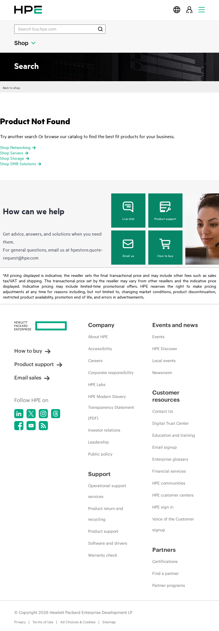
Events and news (175, 324)
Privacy (20, 622)
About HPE (98, 336)
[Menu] (201, 10)
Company (101, 324)
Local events (164, 360)
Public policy (100, 454)
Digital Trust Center (170, 423)
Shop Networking (15, 147)
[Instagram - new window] (43, 413)
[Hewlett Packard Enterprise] (28, 10)
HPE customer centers (173, 495)
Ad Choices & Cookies (78, 622)
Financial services (169, 471)
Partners (164, 549)
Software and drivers (107, 543)
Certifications (165, 561)
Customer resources (166, 396)
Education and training (173, 435)
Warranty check (102, 555)
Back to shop (11, 87)
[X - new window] (31, 413)
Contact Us (162, 411)
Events (158, 336)
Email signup (164, 447)
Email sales (27, 377)
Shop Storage (12, 158)
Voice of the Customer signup (173, 524)
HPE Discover (164, 348)
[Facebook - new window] (18, 425)
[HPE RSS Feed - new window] (43, 425)
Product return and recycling (105, 514)
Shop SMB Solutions (18, 163)
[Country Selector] (176, 10)
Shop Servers (11, 152)
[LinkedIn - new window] (18, 413)
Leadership (98, 442)
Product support (165, 218)
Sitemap (109, 622)
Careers (95, 360)
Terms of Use (43, 622)
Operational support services (107, 491)
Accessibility (100, 348)
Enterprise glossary (170, 459)
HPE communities (168, 483)
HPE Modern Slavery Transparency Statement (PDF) (111, 407)
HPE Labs (97, 384)
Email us (128, 255)
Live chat (128, 218)
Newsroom (162, 372)
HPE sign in (162, 507)
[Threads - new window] (55, 413)
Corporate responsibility (110, 372)
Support (99, 473)
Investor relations (104, 430)
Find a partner (165, 573)
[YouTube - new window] (31, 425)
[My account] (189, 10)
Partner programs (168, 585)
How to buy (165, 255)
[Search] (100, 29)
